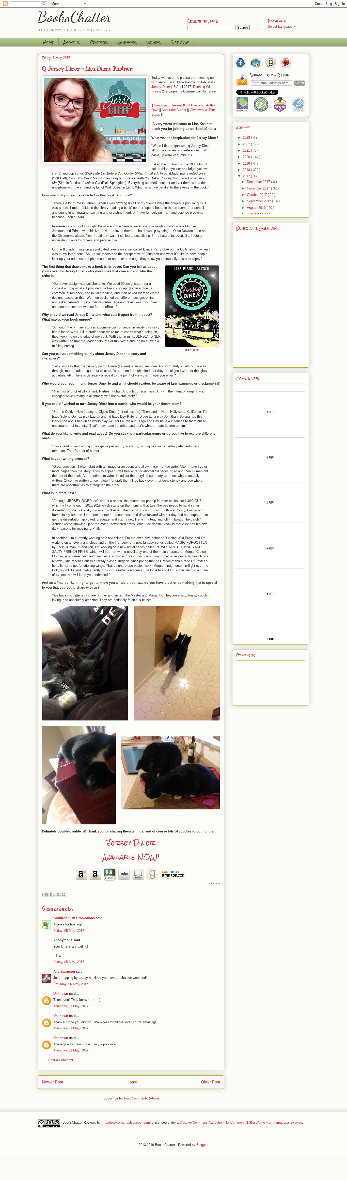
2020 (247, 157)
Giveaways (127, 42)
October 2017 (257, 195)
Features (99, 42)
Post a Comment (60, 1060)
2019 (247, 163)
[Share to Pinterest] (63, 894)
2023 (247, 137)
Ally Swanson (64, 971)
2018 (247, 170)
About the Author (174, 110)
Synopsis (161, 105)
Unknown (60, 994)
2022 (247, 144)
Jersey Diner (131, 843)
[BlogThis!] (49, 894)
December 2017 (259, 182)
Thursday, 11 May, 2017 (70, 1006)
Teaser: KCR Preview (187, 105)
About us (72, 42)
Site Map (180, 42)
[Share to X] (53, 894)
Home (48, 42)
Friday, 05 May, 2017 (68, 931)
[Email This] (44, 894)
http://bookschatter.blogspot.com (126, 1122)
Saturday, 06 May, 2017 (70, 984)
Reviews (154, 42)
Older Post (210, 1082)
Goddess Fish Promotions (74, 918)
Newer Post (52, 1082)
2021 (247, 150)
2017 (247, 176)
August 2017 (256, 208)
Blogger (201, 1145)
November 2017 (259, 188)
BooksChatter (74, 17)
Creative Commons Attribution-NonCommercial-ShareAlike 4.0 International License (241, 1122)
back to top (213, 883)
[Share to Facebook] (58, 894)
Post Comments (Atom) (141, 1098)
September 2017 (259, 201)
